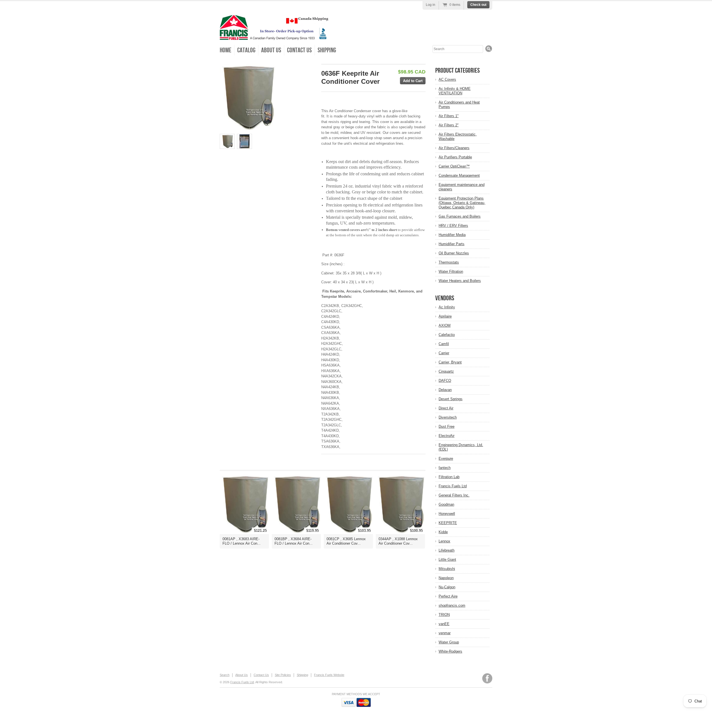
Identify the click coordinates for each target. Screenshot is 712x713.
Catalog (246, 50)
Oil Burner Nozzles (454, 253)
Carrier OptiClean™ (454, 166)
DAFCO (445, 380)
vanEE (444, 624)
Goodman (446, 504)
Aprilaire (445, 316)
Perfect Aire (448, 596)
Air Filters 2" (449, 125)
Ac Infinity (447, 307)
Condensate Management (459, 175)
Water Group (449, 642)
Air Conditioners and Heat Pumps (459, 104)
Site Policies (283, 675)
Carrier (444, 353)
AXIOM (445, 325)
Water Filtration (451, 271)
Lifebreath (446, 550)
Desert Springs (451, 399)
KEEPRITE (448, 523)
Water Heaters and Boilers (460, 281)
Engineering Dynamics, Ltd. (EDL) (461, 447)
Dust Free (446, 426)
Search (224, 675)
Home (225, 50)
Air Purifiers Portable (455, 157)
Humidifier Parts (451, 244)
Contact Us (299, 50)
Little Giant (447, 559)
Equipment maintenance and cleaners (461, 187)
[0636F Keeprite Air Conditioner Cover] (244, 141)
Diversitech (448, 417)
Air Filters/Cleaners (454, 148)
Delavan (445, 390)
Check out (478, 5)
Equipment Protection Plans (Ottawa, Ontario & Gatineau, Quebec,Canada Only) (462, 202)
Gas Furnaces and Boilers (460, 216)
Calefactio (447, 335)
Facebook (487, 678)
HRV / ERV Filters (453, 225)
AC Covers (447, 79)
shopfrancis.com (452, 605)
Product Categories (457, 71)
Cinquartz (446, 371)
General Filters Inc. (454, 495)
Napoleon (446, 578)
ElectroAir (446, 436)
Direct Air (446, 408)
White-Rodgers (450, 651)
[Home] (274, 36)
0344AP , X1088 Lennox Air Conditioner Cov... (398, 541)
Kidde (443, 532)
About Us (271, 50)
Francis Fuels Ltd (453, 486)
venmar (445, 633)
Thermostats (449, 262)
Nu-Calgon (447, 587)
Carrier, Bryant (450, 362)
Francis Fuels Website (329, 675)
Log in (430, 5)
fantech (445, 468)
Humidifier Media (452, 235)
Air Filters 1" (449, 116)
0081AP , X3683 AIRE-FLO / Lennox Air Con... (241, 541)
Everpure (446, 458)
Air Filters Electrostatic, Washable (458, 136)
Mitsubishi (447, 569)
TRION (444, 615)
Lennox (444, 541)
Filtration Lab (449, 477)
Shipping (327, 50)
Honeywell (447, 514)
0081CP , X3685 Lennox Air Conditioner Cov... (346, 541)
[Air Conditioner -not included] (227, 141)
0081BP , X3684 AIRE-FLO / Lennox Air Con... (294, 541)
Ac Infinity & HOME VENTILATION (455, 91)
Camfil (444, 344)
